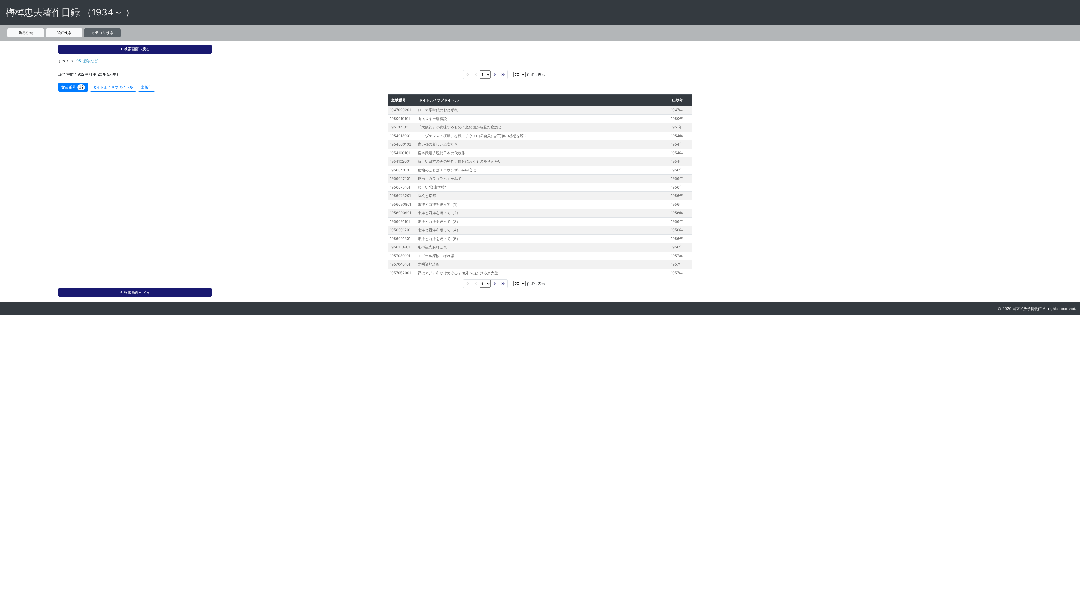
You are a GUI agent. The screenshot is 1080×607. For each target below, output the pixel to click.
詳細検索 (64, 32)
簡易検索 (25, 32)
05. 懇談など (87, 60)
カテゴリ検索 (102, 32)
